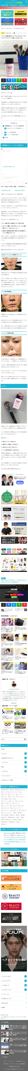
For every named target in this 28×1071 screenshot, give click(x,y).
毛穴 (19, 817)
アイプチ (4, 792)
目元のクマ (10, 819)
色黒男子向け (12, 821)
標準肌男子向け (12, 817)
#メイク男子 (10, 837)
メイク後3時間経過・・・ (12, 132)
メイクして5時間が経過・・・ (13, 134)
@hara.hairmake (8, 833)
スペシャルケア (12, 796)
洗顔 (23, 817)
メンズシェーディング (16, 808)
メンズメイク (4, 762)
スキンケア (4, 753)
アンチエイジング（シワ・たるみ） (15, 792)
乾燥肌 (20, 812)
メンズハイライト (6, 810)
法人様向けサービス (21, 1061)
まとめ (5, 137)
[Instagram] (20, 595)
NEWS (2, 33)
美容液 (16, 819)
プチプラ (9, 580)
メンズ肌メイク (23, 580)
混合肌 (4, 819)
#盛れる (17, 841)
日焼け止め (5, 817)
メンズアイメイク (6, 808)
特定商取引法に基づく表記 (14, 1066)
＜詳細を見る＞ (5, 190)
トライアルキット (21, 796)
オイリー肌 (5, 794)
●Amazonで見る (19, 190)
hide (16, 123)
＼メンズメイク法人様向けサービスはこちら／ (14, 7)
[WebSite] (14, 703)
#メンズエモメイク (18, 837)
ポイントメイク (5, 805)
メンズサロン (4, 771)
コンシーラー (19, 794)
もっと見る (5, 1056)
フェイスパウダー (20, 801)
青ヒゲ (19, 821)
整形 (2, 766)
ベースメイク (15, 580)
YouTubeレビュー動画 (7, 780)
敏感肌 (23, 815)
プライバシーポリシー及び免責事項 (18, 1063)
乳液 (15, 812)
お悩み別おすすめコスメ (7, 758)
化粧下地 (16, 582)
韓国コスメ (5, 824)
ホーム (5, 1061)
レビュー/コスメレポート (7, 582)
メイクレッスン (11, 1061)
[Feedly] (14, 597)
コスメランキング (5, 775)
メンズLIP (21, 805)
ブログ (4, 580)
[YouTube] (13, 595)
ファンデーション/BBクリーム (8, 801)
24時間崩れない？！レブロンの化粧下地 (13, 125)
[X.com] (6, 595)
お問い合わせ (6, 1063)
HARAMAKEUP (6, 789)
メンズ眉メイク (15, 810)
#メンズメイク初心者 (18, 839)
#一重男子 (10, 839)
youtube (14, 698)
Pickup (12, 789)
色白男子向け (5, 821)
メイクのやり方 (14, 805)
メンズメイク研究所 (14, 2)
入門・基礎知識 (5, 815)
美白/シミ (21, 819)
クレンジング (11, 794)
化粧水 (18, 815)
